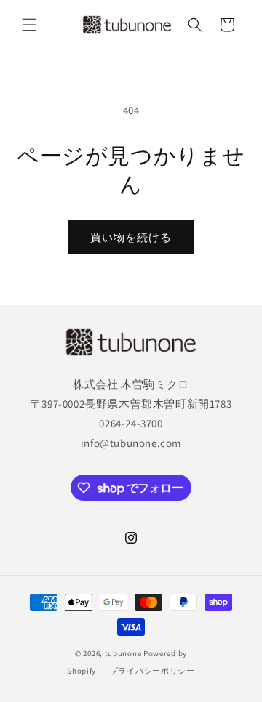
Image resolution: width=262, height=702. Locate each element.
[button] (29, 25)
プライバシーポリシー (152, 671)
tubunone (123, 653)
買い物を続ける (131, 237)
